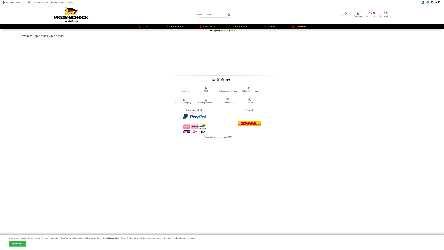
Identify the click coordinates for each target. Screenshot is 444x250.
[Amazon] (222, 80)
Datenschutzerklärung (105, 238)
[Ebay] (228, 79)
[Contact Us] (213, 80)
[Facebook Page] (218, 80)
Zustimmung (17, 244)
